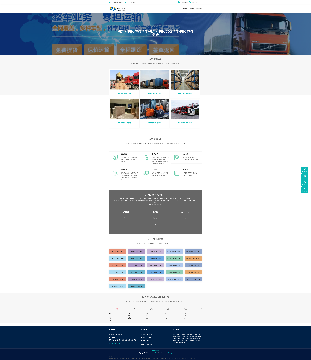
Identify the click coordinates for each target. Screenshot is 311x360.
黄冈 (154, 200)
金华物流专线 (177, 358)
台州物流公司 (192, 358)
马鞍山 (129, 318)
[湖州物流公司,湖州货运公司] (117, 9)
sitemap (170, 353)
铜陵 (166, 318)
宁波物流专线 (163, 358)
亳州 (147, 313)
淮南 (166, 315)
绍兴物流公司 (170, 358)
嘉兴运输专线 (142, 358)
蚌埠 (129, 313)
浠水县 (181, 200)
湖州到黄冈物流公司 (124, 358)
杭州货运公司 (156, 358)
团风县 (163, 200)
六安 (110, 318)
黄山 (184, 315)
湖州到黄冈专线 (133, 358)
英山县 (176, 200)
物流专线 (192, 8)
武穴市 (154, 202)
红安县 (167, 200)
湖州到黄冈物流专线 (113, 358)
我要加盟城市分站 (155, 350)
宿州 (147, 318)
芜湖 (184, 318)
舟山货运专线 (185, 358)
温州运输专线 (149, 358)
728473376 (184, 2)
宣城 (110, 320)
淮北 (147, 315)
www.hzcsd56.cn (153, 353)
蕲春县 (185, 200)
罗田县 (172, 200)
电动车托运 (199, 8)
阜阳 (110, 315)
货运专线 (185, 8)
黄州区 (158, 200)
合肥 (129, 315)
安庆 (110, 313)
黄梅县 (190, 200)
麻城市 (195, 200)
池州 (166, 313)
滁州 (184, 313)
